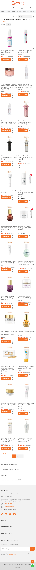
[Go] (32, 549)
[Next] (22, 456)
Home (3, 11)
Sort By (15, 17)
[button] (12, 59)
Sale (8, 11)
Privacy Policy (12, 554)
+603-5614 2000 (9, 504)
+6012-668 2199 (9, 507)
